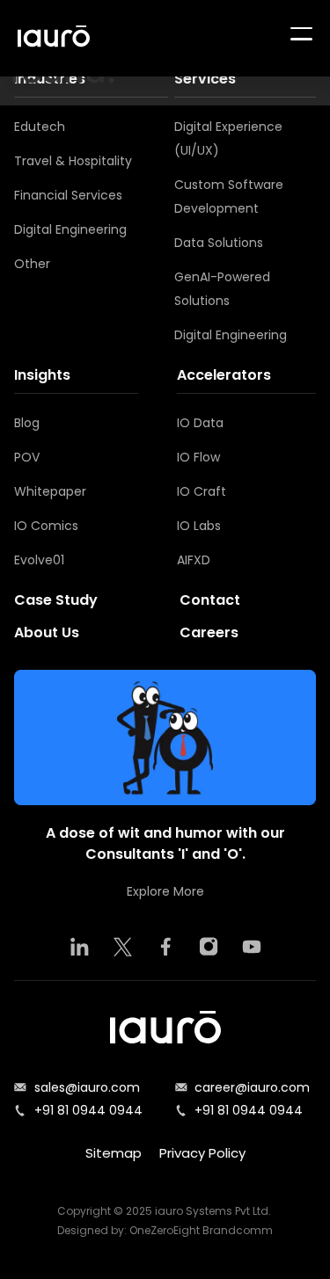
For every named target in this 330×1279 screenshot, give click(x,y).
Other (32, 264)
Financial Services (68, 195)
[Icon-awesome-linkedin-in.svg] (79, 946)
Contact (210, 600)
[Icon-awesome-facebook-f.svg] (165, 946)
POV (27, 457)
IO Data (200, 423)
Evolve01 (39, 560)
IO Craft (201, 491)
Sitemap (113, 1153)
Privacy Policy (202, 1153)
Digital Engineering (70, 229)
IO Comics (46, 525)
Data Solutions (218, 242)
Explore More (165, 891)
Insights (42, 375)
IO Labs (199, 525)
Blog (27, 423)
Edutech (39, 126)
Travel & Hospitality (73, 161)
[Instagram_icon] (208, 946)
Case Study (56, 600)
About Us (46, 632)
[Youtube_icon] (251, 946)
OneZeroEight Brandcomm (201, 1230)
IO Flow (198, 457)
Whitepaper (50, 491)
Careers (209, 632)
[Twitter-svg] (122, 946)
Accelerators (224, 375)
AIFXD (193, 560)
